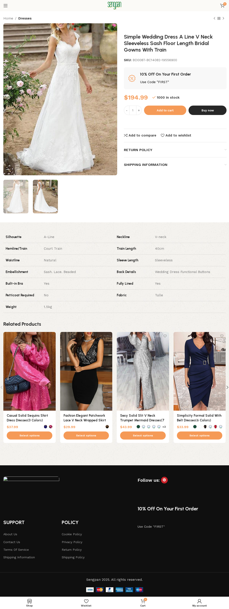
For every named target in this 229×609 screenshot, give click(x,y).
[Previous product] (214, 18)
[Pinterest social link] (164, 480)
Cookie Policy (72, 534)
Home (8, 18)
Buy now (207, 110)
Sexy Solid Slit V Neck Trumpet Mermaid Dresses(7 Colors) (142, 420)
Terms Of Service (16, 549)
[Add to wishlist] (52, 336)
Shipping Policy (73, 557)
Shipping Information (19, 557)
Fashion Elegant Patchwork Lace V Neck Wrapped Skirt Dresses (85, 420)
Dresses (25, 18)
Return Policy (72, 549)
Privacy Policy (72, 542)
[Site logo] (114, 5)
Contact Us (11, 542)
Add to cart (165, 110)
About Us (10, 534)
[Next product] (223, 18)
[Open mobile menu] (5, 5)
